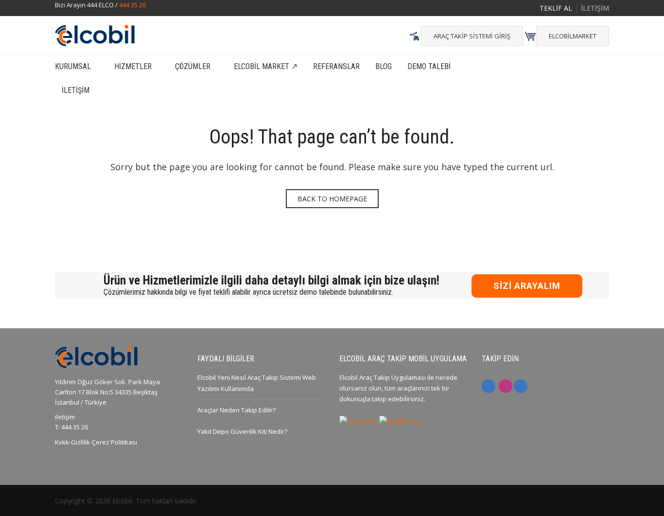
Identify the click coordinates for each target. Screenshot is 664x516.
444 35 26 (132, 4)
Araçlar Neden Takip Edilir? (236, 410)
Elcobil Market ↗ (265, 66)
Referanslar (336, 66)
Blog (383, 66)
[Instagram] (505, 386)
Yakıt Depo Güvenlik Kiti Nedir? (242, 431)
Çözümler (192, 66)
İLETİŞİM (595, 8)
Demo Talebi (429, 66)
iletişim (65, 416)
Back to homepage (332, 198)
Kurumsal (73, 66)
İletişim (75, 90)
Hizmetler (133, 66)
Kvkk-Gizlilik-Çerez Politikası (96, 442)
